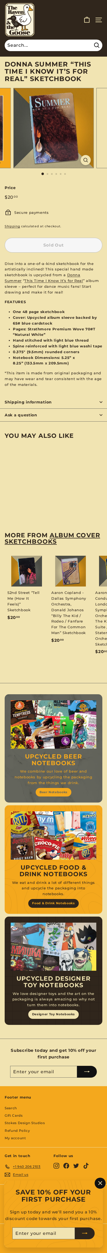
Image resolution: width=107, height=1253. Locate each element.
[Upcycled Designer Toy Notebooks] (53, 947)
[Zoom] (85, 160)
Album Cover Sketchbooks (52, 538)
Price (10, 187)
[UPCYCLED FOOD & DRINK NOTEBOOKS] (53, 835)
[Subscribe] (85, 1233)
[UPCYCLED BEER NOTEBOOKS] (53, 724)
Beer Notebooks (53, 792)
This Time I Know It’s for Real (53, 280)
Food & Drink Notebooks (53, 903)
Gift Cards (14, 1115)
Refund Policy (17, 1130)
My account (15, 1138)
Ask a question (21, 415)
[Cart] (86, 20)
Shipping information (28, 402)
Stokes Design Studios (25, 1123)
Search (11, 1108)
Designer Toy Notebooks (53, 1014)
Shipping (12, 226)
